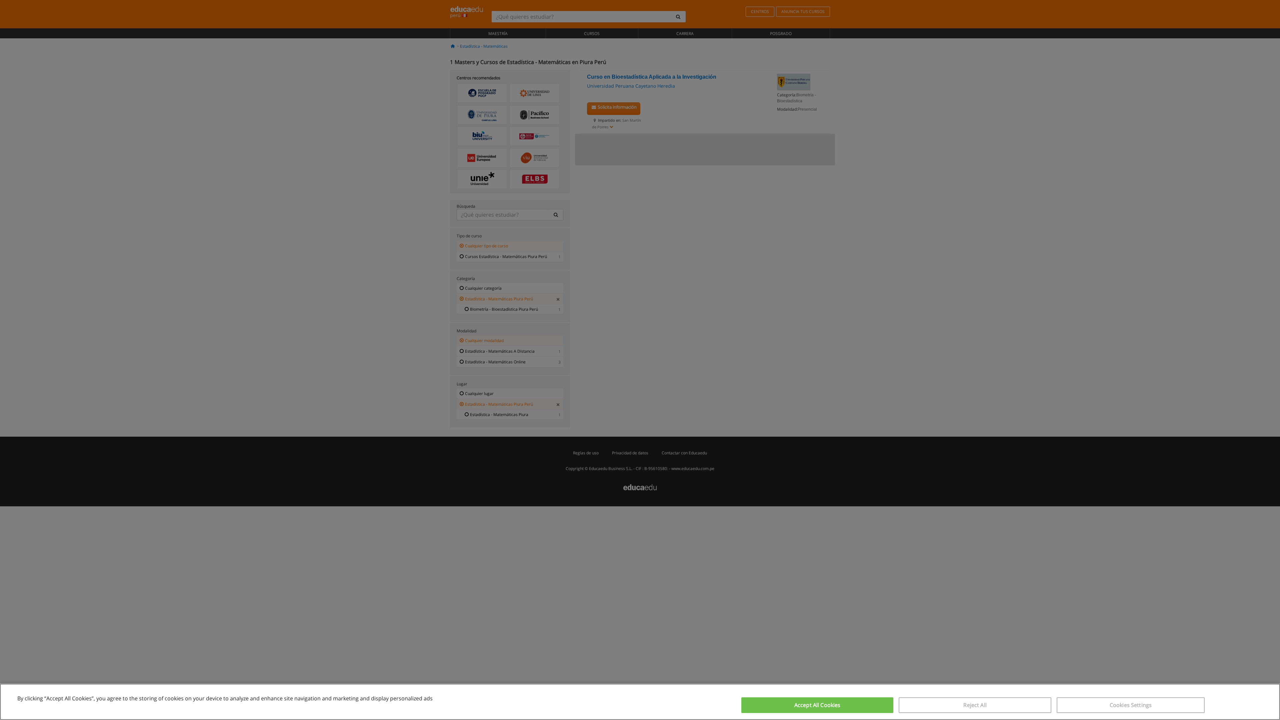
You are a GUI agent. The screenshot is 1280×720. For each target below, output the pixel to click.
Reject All (975, 705)
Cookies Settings (1131, 705)
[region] (640, 702)
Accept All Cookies (817, 705)
